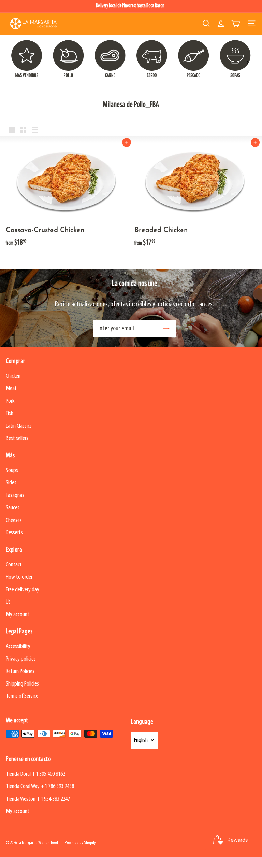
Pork (10, 401)
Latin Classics (19, 426)
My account (17, 614)
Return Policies (20, 671)
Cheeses (14, 520)
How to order (19, 577)
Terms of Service (22, 696)
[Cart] (236, 23)
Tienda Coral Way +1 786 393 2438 (40, 786)
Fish (9, 413)
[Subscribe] (166, 328)
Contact (14, 565)
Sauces (12, 507)
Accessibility (18, 646)
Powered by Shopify (80, 843)
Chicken (13, 376)
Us (8, 602)
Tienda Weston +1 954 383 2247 (38, 799)
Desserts (14, 532)
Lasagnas (15, 495)
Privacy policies (21, 659)
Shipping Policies (22, 684)
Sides (11, 483)
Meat (11, 388)
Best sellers (17, 438)
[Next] (247, 62)
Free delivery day (22, 589)
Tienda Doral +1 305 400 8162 (35, 774)
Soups (12, 470)
